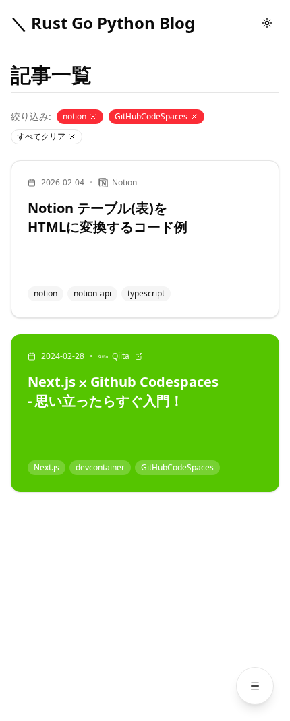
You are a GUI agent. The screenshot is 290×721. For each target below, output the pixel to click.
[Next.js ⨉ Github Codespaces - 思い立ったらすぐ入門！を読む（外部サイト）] (145, 413)
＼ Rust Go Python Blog (103, 23)
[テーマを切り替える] (267, 23)
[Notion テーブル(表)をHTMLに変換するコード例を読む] (145, 239)
